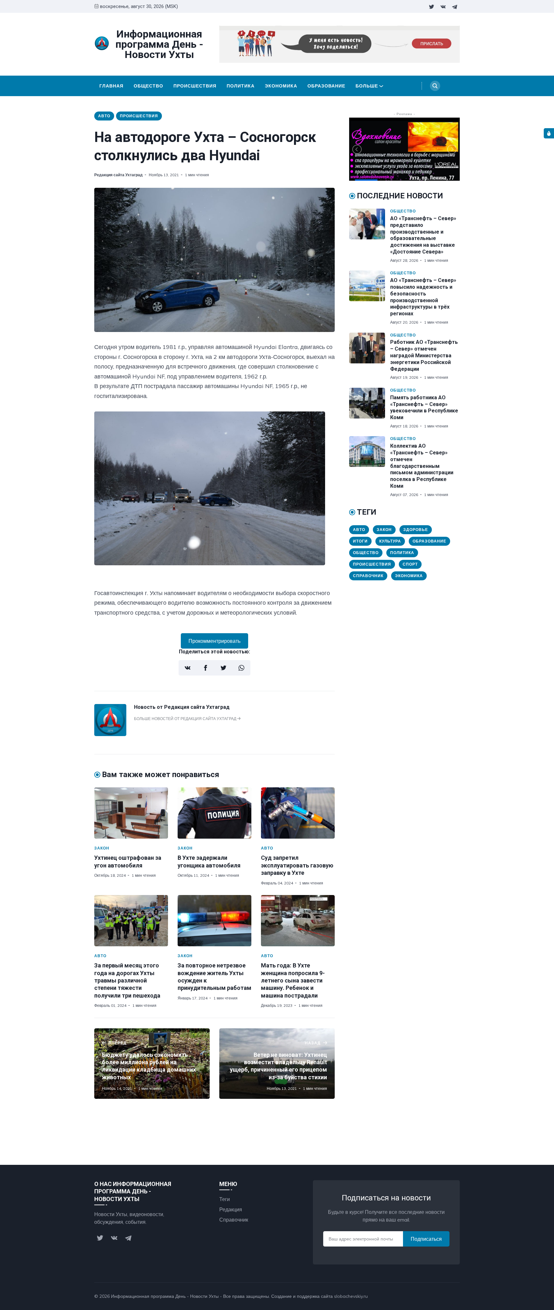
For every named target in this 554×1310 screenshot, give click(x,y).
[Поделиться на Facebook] (205, 668)
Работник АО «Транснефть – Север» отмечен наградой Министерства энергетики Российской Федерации (424, 355)
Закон (101, 848)
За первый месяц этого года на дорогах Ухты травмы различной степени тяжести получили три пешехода (127, 980)
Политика (241, 86)
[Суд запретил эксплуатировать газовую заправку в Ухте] (298, 813)
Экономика (281, 86)
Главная (111, 86)
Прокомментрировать (214, 641)
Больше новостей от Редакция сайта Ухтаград (185, 718)
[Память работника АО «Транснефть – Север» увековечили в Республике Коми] (369, 408)
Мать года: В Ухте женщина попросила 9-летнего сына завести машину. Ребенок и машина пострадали (293, 980)
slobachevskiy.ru (351, 1296)
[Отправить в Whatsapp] (241, 668)
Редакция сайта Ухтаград (118, 174)
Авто (104, 115)
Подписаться (426, 1239)
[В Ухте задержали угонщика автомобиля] (214, 813)
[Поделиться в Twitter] (223, 668)
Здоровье (415, 529)
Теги (224, 1199)
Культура (390, 541)
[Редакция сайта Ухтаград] (110, 734)
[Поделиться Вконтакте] (188, 668)
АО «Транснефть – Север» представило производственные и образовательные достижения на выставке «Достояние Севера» (423, 235)
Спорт (410, 564)
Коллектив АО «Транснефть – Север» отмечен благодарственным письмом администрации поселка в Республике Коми (421, 466)
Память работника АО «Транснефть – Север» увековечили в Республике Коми (424, 407)
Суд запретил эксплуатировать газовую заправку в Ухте (297, 865)
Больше (367, 86)
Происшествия (194, 86)
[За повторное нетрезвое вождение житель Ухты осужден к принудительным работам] (214, 920)
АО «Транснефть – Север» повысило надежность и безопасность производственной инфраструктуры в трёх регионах (423, 297)
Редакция (230, 1209)
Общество (148, 86)
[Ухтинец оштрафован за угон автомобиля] (131, 813)
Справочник (368, 575)
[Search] (435, 86)
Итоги (360, 541)
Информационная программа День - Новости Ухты (165, 1296)
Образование (326, 86)
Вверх (446, 1296)
